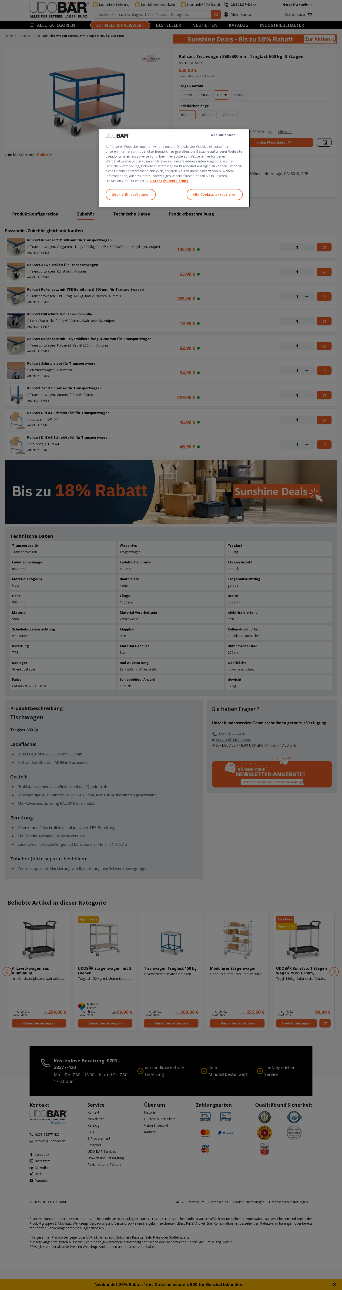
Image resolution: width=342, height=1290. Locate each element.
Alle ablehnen (223, 135)
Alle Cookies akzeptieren (215, 194)
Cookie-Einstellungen (131, 194)
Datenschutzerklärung (169, 181)
